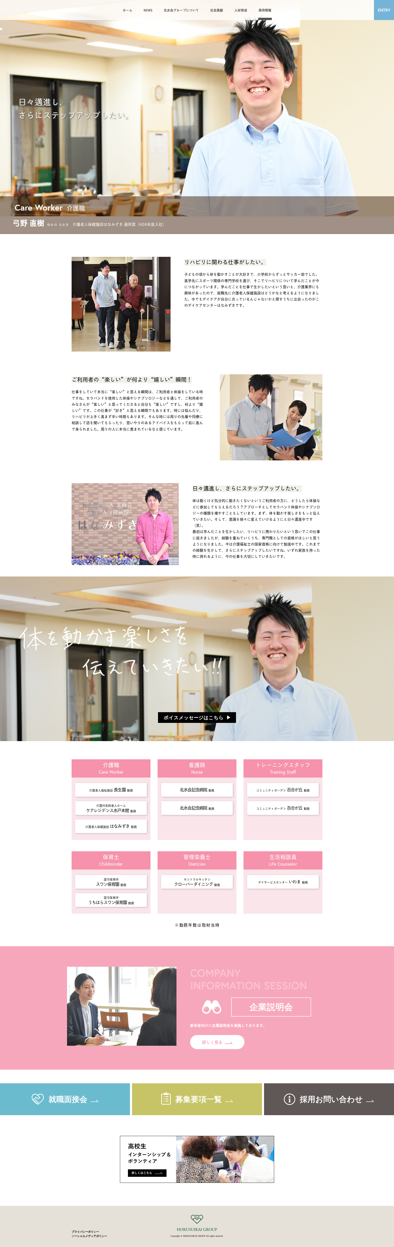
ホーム (127, 10)
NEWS (148, 10)
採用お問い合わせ (331, 1099)
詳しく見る (212, 1042)
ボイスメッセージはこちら (194, 717)
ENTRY (384, 10)
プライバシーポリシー (85, 1231)
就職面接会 (68, 1099)
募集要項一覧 (198, 1099)
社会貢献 (216, 10)
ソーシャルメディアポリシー (89, 1236)
